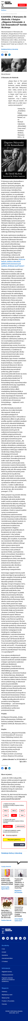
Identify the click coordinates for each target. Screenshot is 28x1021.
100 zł (22, 810)
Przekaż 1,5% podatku (8, 1001)
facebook (3, 938)
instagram (11, 938)
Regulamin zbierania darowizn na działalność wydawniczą (8, 979)
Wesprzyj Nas (5, 998)
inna (22, 815)
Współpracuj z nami (7, 994)
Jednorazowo (20, 826)
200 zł (14, 810)
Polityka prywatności (7, 974)
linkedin (20, 938)
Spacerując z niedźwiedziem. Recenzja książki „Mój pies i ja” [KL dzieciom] (6, 914)
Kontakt (4, 952)
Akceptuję (11, 835)
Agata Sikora (5, 888)
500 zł (5, 810)
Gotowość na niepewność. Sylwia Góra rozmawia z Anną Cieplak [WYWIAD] (20, 911)
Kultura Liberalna (6, 4)
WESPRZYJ (22, 5)
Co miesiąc (8, 826)
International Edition (7, 958)
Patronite (4, 1004)
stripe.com (19, 844)
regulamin (14, 835)
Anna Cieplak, (19, 919)
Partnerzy (4, 991)
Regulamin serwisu (7, 971)
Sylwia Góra (18, 920)
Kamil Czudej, (5, 887)
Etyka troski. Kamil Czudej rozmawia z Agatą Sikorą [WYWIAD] (7, 881)
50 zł (6, 815)
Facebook (2, 55)
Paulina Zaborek (6, 920)
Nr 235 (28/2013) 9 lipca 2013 (9, 13)
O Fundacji (5, 961)
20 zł (14, 815)
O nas (3, 949)
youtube (7, 938)
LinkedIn (9, 55)
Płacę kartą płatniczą (14, 839)
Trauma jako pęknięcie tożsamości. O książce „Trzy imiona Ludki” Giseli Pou (19, 883)
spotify (24, 938)
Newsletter (5, 955)
